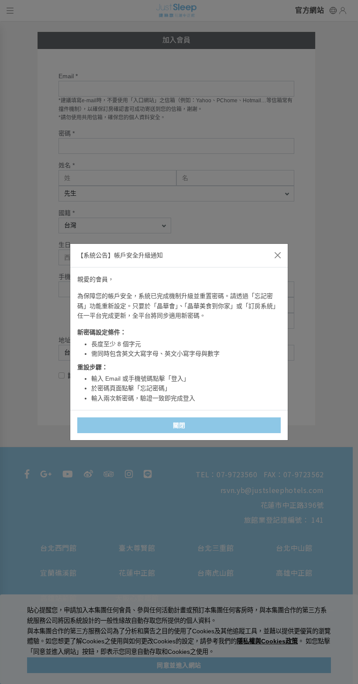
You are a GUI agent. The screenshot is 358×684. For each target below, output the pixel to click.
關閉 (179, 425)
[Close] (277, 255)
